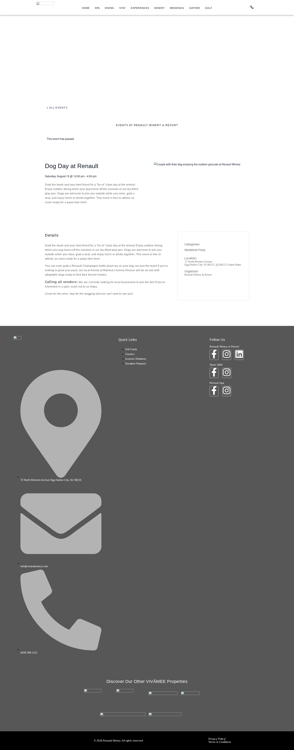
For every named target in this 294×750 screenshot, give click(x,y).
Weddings (177, 8)
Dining (109, 8)
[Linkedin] (239, 355)
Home (86, 8)
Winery (159, 8)
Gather (194, 8)
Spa (97, 8)
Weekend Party (194, 250)
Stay (122, 8)
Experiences (140, 8)
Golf (208, 8)
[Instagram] (226, 355)
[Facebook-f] (214, 355)
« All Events (57, 107)
